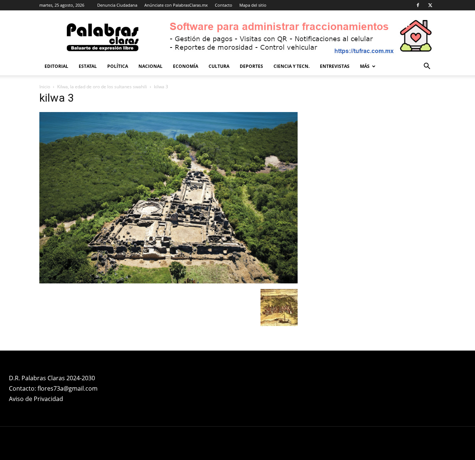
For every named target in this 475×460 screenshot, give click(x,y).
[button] (427, 66)
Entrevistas (335, 66)
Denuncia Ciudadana (117, 5)
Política (117, 66)
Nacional (150, 66)
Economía (185, 66)
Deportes (251, 66)
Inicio (44, 86)
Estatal (88, 66)
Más (365, 66)
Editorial (56, 66)
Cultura (219, 66)
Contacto (223, 5)
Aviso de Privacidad (36, 399)
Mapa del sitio (252, 5)
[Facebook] (417, 5)
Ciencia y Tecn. (291, 66)
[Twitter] (430, 5)
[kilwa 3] (168, 281)
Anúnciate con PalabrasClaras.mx (176, 5)
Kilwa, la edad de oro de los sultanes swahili (102, 86)
